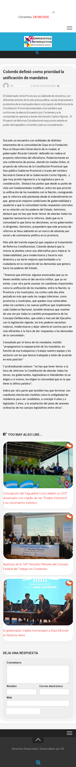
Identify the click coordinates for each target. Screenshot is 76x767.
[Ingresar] (37, 52)
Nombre (12, 686)
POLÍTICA (65, 86)
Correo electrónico (52, 686)
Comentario (15, 662)
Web (9, 697)
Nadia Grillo (22, 86)
